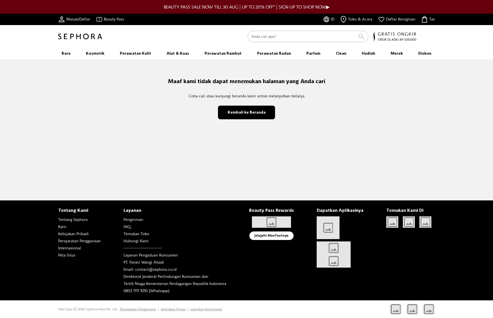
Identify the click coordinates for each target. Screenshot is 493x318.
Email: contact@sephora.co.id (150, 269)
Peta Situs (66, 255)
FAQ (127, 226)
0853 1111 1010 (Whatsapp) (146, 290)
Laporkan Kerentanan (206, 309)
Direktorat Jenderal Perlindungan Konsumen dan (166, 276)
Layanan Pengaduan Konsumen (151, 255)
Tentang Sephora (73, 219)
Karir (62, 226)
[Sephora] (80, 36)
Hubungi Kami (136, 240)
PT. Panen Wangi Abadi (144, 262)
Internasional (69, 247)
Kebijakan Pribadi (73, 233)
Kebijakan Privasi (173, 309)
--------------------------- (143, 247)
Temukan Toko (136, 233)
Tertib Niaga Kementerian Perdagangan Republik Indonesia (175, 283)
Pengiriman (133, 219)
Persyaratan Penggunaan (79, 240)
